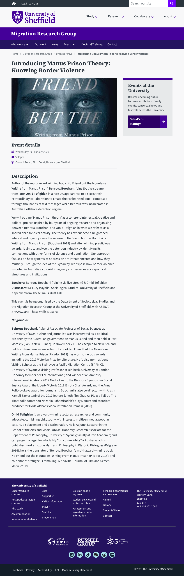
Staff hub (47, 512)
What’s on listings (137, 121)
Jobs (44, 491)
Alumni (107, 500)
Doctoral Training (91, 44)
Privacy (30, 570)
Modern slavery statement (77, 570)
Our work (40, 44)
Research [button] (114, 16)
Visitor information (52, 501)
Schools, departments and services (115, 492)
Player (45, 507)
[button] (20, 44)
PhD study (17, 509)
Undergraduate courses (20, 492)
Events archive (64, 54)
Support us (48, 496)
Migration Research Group (44, 33)
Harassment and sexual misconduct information (83, 512)
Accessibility (45, 570)
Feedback (17, 570)
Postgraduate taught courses (23, 501)
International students (24, 519)
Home (15, 54)
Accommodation (21, 514)
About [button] (168, 16)
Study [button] (90, 16)
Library (107, 505)
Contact (112, 44)
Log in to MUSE (30, 4)
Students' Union (112, 510)
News (55, 44)
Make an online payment (81, 492)
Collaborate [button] (142, 16)
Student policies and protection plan (84, 501)
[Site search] (172, 3)
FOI (57, 570)
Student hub (49, 518)
